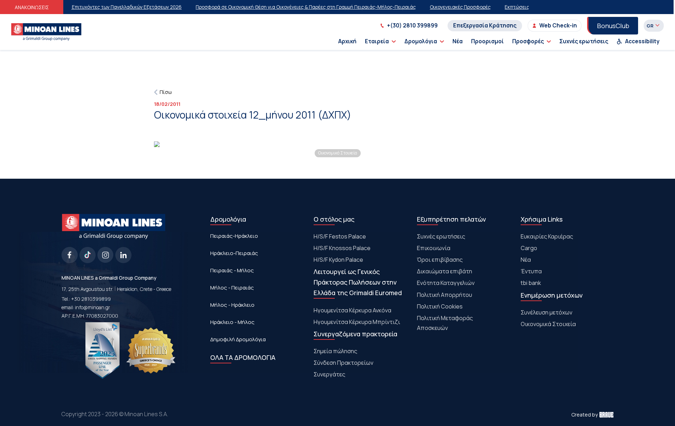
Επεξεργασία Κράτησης (484, 25)
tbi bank (531, 283)
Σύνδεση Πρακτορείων (343, 363)
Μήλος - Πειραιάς (232, 287)
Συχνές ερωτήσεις (583, 41)
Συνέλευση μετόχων (546, 312)
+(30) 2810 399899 (412, 25)
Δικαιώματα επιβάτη (444, 271)
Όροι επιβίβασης (440, 259)
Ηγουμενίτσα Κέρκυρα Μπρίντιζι (357, 322)
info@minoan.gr (92, 307)
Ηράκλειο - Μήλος (232, 322)
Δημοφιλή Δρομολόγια (238, 339)
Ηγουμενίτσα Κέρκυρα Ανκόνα (352, 310)
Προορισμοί (487, 41)
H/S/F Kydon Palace (338, 259)
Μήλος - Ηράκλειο (232, 305)
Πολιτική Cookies (440, 306)
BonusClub (613, 25)
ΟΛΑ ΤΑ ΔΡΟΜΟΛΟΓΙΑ (242, 357)
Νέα (457, 41)
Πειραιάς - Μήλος (232, 270)
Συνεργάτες (329, 374)
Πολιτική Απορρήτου (444, 295)
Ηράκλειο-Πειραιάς (234, 253)
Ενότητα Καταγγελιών (446, 283)
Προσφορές (528, 41)
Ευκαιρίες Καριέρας (547, 236)
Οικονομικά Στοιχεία (548, 324)
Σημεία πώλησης (335, 351)
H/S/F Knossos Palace (342, 248)
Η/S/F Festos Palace (340, 236)
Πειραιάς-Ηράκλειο (234, 236)
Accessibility (642, 41)
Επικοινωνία (433, 248)
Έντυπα (531, 271)
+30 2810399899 (91, 298)
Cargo (529, 248)
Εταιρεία (377, 41)
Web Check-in (558, 25)
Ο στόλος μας (334, 219)
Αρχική (347, 41)
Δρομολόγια (420, 41)
